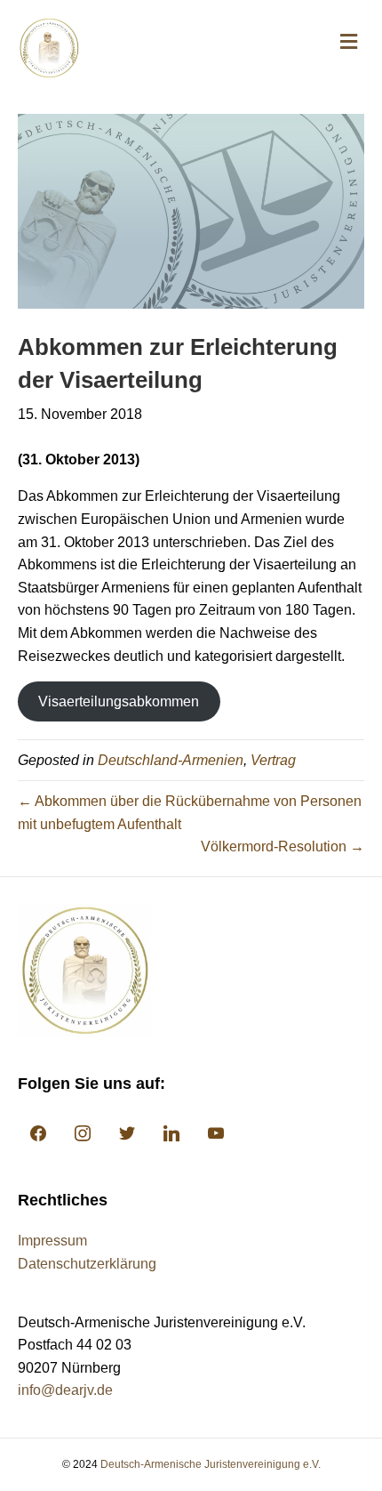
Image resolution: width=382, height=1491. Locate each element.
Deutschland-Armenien (170, 760)
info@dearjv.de (65, 1390)
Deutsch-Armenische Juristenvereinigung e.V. (210, 1464)
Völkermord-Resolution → (282, 846)
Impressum (52, 1240)
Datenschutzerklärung (87, 1263)
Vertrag (273, 760)
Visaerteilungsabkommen (118, 701)
